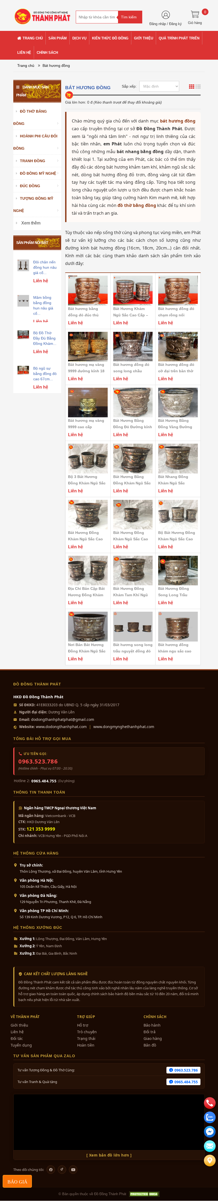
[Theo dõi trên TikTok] (62, 1169)
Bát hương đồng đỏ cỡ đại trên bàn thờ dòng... (176, 370)
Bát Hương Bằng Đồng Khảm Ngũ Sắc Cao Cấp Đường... (132, 483)
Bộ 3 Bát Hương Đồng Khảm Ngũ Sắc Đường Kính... (87, 483)
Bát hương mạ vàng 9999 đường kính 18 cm (86, 370)
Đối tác (17, 1038)
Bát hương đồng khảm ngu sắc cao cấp (174, 651)
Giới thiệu (19, 1025)
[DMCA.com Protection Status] (144, 1194)
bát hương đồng (177, 121)
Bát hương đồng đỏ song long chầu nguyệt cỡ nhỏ (131, 370)
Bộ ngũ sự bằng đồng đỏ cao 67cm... (45, 373)
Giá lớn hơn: (75, 102)
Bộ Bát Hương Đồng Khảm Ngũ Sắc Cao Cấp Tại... (176, 539)
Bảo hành (152, 1025)
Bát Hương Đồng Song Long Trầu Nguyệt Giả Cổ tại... (175, 594)
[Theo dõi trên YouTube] (73, 1169)
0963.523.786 (38, 761)
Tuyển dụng (21, 1045)
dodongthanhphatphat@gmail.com (62, 719)
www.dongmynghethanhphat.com (123, 726)
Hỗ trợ (82, 1025)
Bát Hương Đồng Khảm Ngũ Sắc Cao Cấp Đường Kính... (85, 539)
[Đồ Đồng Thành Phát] (42, 14)
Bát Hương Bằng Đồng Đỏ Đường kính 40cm (132, 426)
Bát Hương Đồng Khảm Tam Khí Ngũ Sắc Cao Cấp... (130, 594)
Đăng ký (175, 24)
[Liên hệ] (210, 1160)
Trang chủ (25, 65)
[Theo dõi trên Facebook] (51, 1169)
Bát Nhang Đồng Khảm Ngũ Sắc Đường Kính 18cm (174, 483)
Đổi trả (150, 1031)
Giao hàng (153, 1038)
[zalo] (210, 1117)
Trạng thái (86, 1038)
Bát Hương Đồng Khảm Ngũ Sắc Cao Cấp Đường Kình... (130, 539)
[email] (210, 1132)
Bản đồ (150, 1045)
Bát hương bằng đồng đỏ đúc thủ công (83, 315)
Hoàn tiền (85, 1045)
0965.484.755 (43, 780)
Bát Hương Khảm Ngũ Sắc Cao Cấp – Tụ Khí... (130, 315)
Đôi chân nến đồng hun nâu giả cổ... (45, 267)
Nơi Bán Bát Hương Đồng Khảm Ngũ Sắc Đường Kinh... (87, 651)
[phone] (210, 1103)
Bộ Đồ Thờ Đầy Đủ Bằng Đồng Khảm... (44, 338)
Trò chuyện (87, 1031)
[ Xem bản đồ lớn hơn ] (109, 1155)
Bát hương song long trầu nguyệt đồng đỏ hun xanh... (133, 651)
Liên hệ (17, 1031)
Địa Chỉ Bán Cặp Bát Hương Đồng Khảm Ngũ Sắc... (86, 594)
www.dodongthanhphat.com (61, 726)
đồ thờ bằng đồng (137, 205)
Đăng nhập (157, 24)
